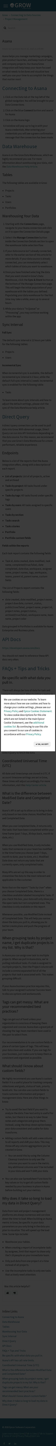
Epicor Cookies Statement (38, 711)
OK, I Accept (43, 744)
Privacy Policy (11, 711)
